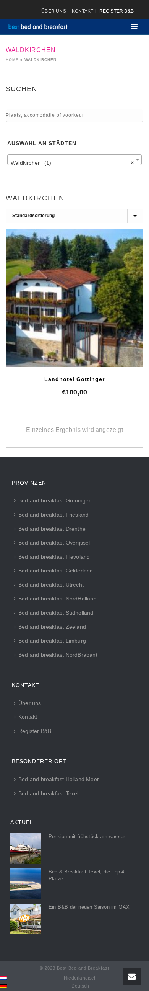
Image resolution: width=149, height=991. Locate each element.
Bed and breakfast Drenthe (52, 529)
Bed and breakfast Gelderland (55, 570)
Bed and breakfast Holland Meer (58, 779)
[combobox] (74, 159)
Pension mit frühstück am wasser (87, 836)
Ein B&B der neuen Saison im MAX (89, 907)
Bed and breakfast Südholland (56, 613)
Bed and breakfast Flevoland (54, 557)
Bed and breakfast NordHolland (57, 598)
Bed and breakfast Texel (48, 793)
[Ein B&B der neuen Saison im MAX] (25, 919)
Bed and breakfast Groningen (55, 500)
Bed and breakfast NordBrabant (57, 655)
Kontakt (27, 717)
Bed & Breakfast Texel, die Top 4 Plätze (86, 875)
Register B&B (34, 731)
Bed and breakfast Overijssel (54, 543)
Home (12, 59)
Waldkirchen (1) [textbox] (72, 163)
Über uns (29, 703)
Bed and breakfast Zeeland (52, 627)
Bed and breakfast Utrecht (51, 585)
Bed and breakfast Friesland (53, 515)
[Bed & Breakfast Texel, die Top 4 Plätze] (25, 883)
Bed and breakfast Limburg (52, 641)
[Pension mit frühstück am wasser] (25, 848)
